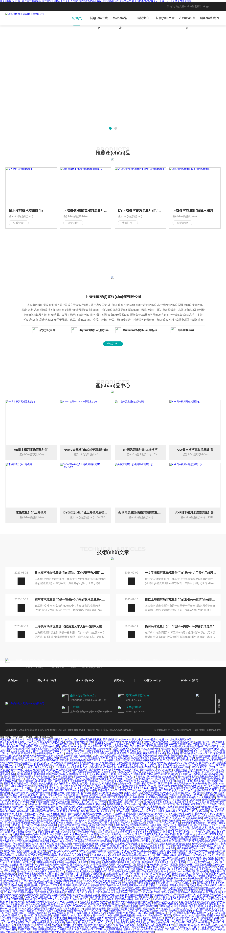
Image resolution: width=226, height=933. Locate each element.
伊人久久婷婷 (157, 809)
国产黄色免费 (213, 892)
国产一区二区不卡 (169, 760)
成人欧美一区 (146, 818)
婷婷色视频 (23, 927)
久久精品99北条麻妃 (187, 887)
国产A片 (71, 913)
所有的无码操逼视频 (82, 924)
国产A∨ (19, 908)
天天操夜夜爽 (121, 744)
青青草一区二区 (147, 785)
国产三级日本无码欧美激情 (18, 776)
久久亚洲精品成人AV (100, 855)
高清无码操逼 (113, 816)
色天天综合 (39, 769)
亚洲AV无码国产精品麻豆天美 (140, 904)
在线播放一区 (35, 804)
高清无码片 (12, 744)
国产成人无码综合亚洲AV (32, 744)
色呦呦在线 (22, 811)
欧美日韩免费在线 (49, 841)
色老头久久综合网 (149, 911)
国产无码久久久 (207, 762)
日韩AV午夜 (49, 804)
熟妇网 (166, 899)
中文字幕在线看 (25, 774)
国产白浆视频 (156, 927)
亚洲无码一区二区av (140, 841)
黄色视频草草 (142, 848)
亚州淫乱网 (142, 864)
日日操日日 (92, 809)
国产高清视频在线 (65, 804)
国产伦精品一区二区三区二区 (166, 827)
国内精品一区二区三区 (82, 802)
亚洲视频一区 (137, 876)
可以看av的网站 (200, 871)
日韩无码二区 (70, 897)
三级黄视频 (137, 869)
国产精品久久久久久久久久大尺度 (94, 922)
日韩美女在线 (170, 880)
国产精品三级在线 (192, 795)
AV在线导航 (97, 785)
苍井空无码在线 (195, 746)
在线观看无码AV (110, 848)
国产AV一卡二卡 (63, 876)
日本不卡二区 (47, 843)
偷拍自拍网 (6, 855)
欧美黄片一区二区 (37, 795)
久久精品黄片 (211, 906)
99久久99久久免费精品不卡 (159, 924)
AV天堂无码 (6, 762)
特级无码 (193, 869)
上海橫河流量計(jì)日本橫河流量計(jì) (195, 210)
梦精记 (175, 741)
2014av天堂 (26, 790)
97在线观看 (136, 867)
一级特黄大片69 (92, 751)
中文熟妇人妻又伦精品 (144, 755)
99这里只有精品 (130, 769)
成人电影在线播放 (190, 901)
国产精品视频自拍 (192, 744)
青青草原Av (178, 873)
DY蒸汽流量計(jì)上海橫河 (140, 449)
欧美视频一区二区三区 (26, 741)
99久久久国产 (102, 846)
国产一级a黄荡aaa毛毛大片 (18, 785)
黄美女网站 (57, 806)
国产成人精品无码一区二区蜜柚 (39, 755)
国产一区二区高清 (57, 781)
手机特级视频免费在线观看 (202, 904)
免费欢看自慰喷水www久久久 (158, 792)
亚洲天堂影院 (64, 878)
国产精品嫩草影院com (198, 913)
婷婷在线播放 (198, 892)
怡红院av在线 (138, 811)
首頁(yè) (76, 18)
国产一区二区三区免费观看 (166, 836)
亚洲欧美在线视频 (171, 820)
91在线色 (94, 811)
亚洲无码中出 (171, 927)
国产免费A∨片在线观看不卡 (186, 846)
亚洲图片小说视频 (106, 753)
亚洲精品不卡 (88, 829)
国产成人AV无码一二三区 (204, 767)
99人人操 (190, 873)
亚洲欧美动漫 (58, 792)
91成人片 (147, 897)
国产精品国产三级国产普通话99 (160, 774)
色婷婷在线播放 (115, 804)
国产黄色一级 (29, 816)
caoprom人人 (143, 827)
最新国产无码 (161, 818)
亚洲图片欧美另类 (216, 915)
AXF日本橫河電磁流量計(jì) (195, 449)
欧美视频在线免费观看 (209, 776)
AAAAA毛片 (196, 748)
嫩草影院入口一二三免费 (203, 804)
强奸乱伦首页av (162, 746)
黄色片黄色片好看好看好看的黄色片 (42, 908)
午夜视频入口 (58, 867)
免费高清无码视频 (30, 823)
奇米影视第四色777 (33, 836)
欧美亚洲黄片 (40, 785)
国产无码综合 (210, 818)
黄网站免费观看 (107, 762)
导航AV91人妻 (57, 857)
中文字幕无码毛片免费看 (35, 765)
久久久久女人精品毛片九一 (96, 774)
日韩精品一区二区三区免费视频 (137, 816)
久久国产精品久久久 (37, 809)
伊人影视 (197, 792)
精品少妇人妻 (100, 880)
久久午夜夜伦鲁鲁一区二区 (116, 760)
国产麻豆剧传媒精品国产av (22, 832)
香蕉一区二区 (33, 751)
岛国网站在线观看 (85, 804)
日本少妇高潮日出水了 (119, 820)
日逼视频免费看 (58, 813)
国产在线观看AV (30, 848)
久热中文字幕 (150, 860)
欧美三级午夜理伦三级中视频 (73, 825)
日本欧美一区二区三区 (98, 853)
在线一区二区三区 (105, 829)
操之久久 (205, 901)
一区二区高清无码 (150, 748)
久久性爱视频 (124, 762)
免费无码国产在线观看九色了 (151, 829)
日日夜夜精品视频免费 (136, 894)
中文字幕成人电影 (84, 846)
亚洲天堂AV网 (56, 799)
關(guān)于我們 (99, 23)
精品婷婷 (148, 913)
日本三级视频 (48, 904)
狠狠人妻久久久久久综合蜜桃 (28, 906)
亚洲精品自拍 (22, 820)
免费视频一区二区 (101, 871)
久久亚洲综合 (60, 767)
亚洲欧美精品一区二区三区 (157, 867)
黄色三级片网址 (45, 890)
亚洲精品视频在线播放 (44, 929)
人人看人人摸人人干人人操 (37, 767)
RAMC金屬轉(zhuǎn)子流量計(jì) (86, 449)
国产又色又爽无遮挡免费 (51, 839)
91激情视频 (210, 820)
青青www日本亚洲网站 (146, 781)
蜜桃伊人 (128, 929)
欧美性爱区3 (83, 913)
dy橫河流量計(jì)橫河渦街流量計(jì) (140, 512)
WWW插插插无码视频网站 (57, 855)
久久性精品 (83, 788)
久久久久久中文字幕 (75, 887)
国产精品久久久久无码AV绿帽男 (181, 929)
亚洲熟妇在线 (196, 774)
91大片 (49, 744)
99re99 (102, 779)
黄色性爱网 (132, 813)
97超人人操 (202, 832)
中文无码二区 (114, 887)
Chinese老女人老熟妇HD (157, 869)
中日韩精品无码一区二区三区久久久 (164, 762)
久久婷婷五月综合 (165, 843)
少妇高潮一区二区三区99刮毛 (26, 825)
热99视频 (11, 811)
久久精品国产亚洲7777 (128, 772)
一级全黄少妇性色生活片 (163, 776)
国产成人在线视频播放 (48, 816)
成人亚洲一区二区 (126, 864)
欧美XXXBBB (42, 917)
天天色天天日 (67, 883)
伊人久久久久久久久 (182, 790)
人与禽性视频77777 (73, 908)
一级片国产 (133, 846)
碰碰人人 (181, 781)
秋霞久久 (29, 917)
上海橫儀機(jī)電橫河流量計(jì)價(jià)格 (85, 210)
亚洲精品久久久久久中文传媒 (114, 809)
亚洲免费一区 (73, 792)
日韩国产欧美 (209, 867)
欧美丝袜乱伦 (170, 779)
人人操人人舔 (30, 897)
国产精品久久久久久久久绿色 (159, 802)
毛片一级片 (66, 751)
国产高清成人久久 (125, 829)
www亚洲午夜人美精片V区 (53, 920)
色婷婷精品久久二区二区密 (38, 880)
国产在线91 (217, 853)
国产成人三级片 (45, 873)
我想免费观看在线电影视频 (154, 795)
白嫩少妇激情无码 (65, 832)
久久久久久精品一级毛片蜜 (137, 839)
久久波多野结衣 (76, 781)
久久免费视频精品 (206, 797)
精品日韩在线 (42, 864)
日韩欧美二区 (108, 772)
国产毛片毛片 (88, 836)
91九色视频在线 (76, 827)
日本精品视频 (130, 880)
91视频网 (182, 904)
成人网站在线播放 (56, 913)
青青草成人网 (142, 776)
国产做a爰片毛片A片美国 (17, 850)
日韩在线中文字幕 (128, 785)
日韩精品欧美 (97, 873)
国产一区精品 (100, 776)
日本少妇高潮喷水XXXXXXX (32, 781)
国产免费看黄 (7, 841)
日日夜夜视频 (189, 920)
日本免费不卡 (27, 864)
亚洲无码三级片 (118, 846)
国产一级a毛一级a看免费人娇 (94, 867)
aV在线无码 (57, 762)
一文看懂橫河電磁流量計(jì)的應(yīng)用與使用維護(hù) (180, 572)
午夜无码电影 (211, 788)
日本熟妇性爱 (127, 848)
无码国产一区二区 (97, 799)
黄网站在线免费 (82, 755)
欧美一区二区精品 (120, 774)
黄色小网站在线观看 (23, 911)
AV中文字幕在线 (204, 873)
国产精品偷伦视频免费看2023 (165, 878)
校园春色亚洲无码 (187, 825)
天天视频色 (71, 867)
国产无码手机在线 (60, 802)
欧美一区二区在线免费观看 (146, 820)
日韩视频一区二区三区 (50, 897)
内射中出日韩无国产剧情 (93, 765)
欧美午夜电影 (41, 774)
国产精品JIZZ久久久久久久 (42, 878)
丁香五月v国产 (179, 799)
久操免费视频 (55, 795)
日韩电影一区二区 (181, 841)
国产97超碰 (42, 857)
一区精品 (87, 880)
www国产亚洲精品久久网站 (160, 892)
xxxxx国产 (182, 765)
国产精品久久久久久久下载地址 (209, 855)
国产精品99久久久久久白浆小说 (119, 857)
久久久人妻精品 (12, 816)
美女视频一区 (127, 827)
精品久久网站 (187, 741)
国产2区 (61, 869)
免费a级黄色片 (7, 774)
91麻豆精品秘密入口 (192, 820)
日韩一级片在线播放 (65, 890)
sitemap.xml (214, 729)
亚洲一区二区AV (172, 920)
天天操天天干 (56, 853)
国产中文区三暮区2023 (213, 785)
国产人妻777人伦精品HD (38, 779)
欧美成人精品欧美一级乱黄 (74, 811)
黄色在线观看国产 (115, 913)
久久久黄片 (112, 890)
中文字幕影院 (81, 818)
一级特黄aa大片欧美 (75, 799)
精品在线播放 (122, 811)
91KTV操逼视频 (94, 857)
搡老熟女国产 (172, 917)
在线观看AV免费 (96, 758)
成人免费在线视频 (176, 853)
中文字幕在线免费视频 (183, 876)
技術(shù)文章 (165, 18)
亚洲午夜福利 (196, 788)
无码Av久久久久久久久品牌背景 (189, 915)
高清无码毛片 (49, 825)
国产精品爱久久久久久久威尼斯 (156, 769)
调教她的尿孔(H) (209, 806)
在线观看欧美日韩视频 (37, 901)
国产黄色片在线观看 (117, 765)
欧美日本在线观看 (120, 867)
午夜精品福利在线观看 (37, 834)
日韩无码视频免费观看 (150, 880)
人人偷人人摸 (17, 751)
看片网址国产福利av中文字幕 (23, 843)
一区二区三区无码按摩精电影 (167, 890)
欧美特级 (64, 758)
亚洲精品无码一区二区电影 (97, 813)
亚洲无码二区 (125, 917)
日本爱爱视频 (183, 804)
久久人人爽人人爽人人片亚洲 (71, 904)
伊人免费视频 (201, 908)
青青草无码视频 (121, 841)
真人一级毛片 (67, 841)
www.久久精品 (50, 818)
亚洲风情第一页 (41, 846)
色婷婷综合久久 (56, 871)
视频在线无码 (150, 753)
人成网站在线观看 (161, 841)
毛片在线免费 (98, 883)
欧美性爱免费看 (119, 832)
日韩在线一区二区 (13, 767)
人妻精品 (117, 906)
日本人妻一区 (126, 873)
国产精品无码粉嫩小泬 (210, 755)
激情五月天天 (94, 760)
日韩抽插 (85, 792)
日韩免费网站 (111, 785)
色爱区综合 (208, 795)
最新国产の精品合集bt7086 (151, 857)
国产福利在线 (109, 818)
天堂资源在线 (183, 892)
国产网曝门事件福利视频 (46, 883)
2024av (7, 892)
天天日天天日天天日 (127, 818)
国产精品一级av (134, 913)
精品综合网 (148, 908)
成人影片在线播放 (167, 806)
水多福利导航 (22, 813)
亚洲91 (115, 827)
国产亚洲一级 (96, 769)
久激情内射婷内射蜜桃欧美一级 (117, 862)
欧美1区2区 (165, 873)
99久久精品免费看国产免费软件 (99, 767)
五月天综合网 (202, 802)
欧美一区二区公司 (50, 772)
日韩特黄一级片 (65, 929)
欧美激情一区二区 (126, 783)
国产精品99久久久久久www (145, 758)
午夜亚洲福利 (190, 890)
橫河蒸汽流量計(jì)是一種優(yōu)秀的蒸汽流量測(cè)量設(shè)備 (70, 599)
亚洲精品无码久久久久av (166, 901)
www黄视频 (71, 862)
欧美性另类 (94, 862)
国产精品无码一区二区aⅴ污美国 (143, 751)
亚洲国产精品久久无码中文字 (154, 813)
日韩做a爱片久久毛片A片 (74, 820)
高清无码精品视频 (97, 820)
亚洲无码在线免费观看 (100, 825)
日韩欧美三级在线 (151, 887)
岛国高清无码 (83, 883)
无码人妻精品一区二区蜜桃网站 (16, 746)
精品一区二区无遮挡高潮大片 (116, 797)
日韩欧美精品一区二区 (26, 758)
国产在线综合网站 (58, 774)
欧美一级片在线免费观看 (52, 894)
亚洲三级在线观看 (13, 897)
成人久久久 (137, 920)
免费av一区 (163, 755)
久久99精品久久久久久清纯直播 (24, 876)
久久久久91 (97, 755)
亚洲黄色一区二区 (189, 917)
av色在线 (170, 848)
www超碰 (56, 924)
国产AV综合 (101, 802)
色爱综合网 (69, 795)
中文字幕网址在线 (59, 834)
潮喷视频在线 (30, 885)
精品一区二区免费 (70, 816)
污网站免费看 (181, 788)
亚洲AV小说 (216, 862)
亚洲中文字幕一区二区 (145, 873)
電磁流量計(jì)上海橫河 (31, 512)
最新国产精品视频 (27, 873)
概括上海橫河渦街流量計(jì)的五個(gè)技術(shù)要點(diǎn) (180, 599)
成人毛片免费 (191, 755)
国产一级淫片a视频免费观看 (25, 772)
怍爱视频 (146, 890)
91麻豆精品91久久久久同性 (84, 834)
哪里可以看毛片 (183, 792)
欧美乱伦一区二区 (74, 892)
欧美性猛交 (172, 811)
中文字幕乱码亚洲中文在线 (131, 885)
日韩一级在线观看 (144, 862)
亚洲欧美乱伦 (7, 788)
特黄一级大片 (202, 813)
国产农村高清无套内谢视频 (79, 741)
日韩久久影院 (90, 779)
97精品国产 (184, 880)
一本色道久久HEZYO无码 (177, 871)
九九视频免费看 (80, 855)
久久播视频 (61, 827)
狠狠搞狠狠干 (20, 748)
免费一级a (71, 922)
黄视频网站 (18, 834)
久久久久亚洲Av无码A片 (194, 899)
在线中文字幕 (130, 906)
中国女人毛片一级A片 (39, 748)
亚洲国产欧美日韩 (66, 788)
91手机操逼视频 (64, 776)
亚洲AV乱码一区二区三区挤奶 (48, 887)
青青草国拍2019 (46, 832)
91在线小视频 (18, 792)
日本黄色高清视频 (74, 927)
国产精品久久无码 (131, 887)
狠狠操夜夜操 (7, 813)
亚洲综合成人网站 (97, 904)
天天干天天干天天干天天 (154, 772)
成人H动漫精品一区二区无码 (64, 765)
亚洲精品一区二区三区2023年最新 (66, 790)
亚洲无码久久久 (143, 899)
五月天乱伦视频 (211, 857)
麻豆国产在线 (117, 897)
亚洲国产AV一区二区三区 (19, 769)
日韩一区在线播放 (176, 913)
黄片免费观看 (61, 783)
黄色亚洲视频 (71, 762)
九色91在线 (140, 853)
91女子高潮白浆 (97, 876)
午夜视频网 (138, 797)
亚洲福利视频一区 (59, 848)
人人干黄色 (82, 748)
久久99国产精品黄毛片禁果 (134, 927)
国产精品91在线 (116, 904)
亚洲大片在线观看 (143, 929)
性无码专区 (111, 917)
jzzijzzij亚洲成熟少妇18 (114, 751)
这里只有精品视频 (49, 758)
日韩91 (119, 924)
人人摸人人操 (57, 922)
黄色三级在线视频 (58, 809)
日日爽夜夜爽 (198, 779)
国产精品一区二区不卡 (198, 816)
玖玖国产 (22, 867)
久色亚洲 (165, 876)
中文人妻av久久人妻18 (137, 878)
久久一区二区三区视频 (95, 911)
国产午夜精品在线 (49, 811)
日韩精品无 (160, 913)
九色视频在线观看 (180, 767)
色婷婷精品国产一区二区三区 (124, 911)
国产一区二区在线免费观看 (37, 915)
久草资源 (176, 894)
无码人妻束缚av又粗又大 (121, 776)
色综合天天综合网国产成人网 (21, 890)
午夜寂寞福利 (128, 883)
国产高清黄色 (42, 892)
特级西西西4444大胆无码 (85, 878)
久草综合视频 (135, 753)
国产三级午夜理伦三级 (11, 917)
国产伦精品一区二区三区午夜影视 (205, 772)
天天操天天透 (123, 869)
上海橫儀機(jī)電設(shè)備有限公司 (113, 296)
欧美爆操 (44, 848)
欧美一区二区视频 (184, 922)
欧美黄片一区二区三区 (159, 915)
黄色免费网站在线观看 (182, 813)
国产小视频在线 (32, 829)
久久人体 (106, 827)
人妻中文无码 (133, 843)
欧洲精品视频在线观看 (119, 915)
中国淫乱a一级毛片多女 (162, 832)
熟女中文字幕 (202, 758)
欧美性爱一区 (148, 843)
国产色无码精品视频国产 (205, 841)
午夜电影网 (95, 818)
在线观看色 (138, 762)
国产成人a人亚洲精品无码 (89, 795)
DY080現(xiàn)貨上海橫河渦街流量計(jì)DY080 (85, 512)
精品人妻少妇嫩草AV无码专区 (95, 901)
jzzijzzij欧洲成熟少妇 (78, 917)
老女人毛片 (172, 753)
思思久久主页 (56, 785)
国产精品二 (152, 885)
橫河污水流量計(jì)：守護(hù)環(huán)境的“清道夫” (179, 626)
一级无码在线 (204, 920)
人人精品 (15, 799)
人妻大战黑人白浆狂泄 (213, 827)
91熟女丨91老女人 (79, 899)
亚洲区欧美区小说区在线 (76, 785)
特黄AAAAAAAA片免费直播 (187, 867)
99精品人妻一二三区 (38, 867)
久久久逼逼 (194, 799)
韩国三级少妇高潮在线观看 (174, 748)
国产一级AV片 (139, 915)
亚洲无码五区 (159, 839)
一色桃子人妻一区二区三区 (163, 864)
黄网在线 (78, 751)
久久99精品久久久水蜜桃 (144, 806)
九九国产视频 (13, 753)
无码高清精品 (147, 931)
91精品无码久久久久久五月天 (156, 846)
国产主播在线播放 (53, 906)
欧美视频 (44, 741)
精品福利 (100, 804)
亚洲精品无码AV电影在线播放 (85, 848)
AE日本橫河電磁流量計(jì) (31, 449)
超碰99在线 (196, 857)
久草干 (214, 825)
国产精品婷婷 (115, 802)
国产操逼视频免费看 (177, 850)
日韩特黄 (215, 758)
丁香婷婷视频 (180, 769)
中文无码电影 (75, 767)
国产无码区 (199, 829)
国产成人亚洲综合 (155, 811)
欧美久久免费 (169, 887)
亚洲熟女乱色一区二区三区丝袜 (16, 883)
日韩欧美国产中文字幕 (53, 829)
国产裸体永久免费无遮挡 (124, 901)
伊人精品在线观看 (123, 781)
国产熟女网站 (125, 755)
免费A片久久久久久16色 (54, 797)
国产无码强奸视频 (94, 927)
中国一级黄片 (179, 746)
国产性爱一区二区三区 (141, 746)
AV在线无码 (30, 899)
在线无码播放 (181, 783)
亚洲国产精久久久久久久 (43, 788)
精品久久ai (20, 804)
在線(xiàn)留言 (187, 23)
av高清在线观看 (64, 755)
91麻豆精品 (152, 797)
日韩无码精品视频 (190, 836)
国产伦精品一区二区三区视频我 (83, 869)
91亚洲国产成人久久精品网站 (181, 809)
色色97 (67, 906)
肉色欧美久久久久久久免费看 (170, 862)
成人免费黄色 (95, 823)
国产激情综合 (149, 767)
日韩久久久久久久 (133, 792)
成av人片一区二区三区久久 (64, 901)
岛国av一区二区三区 (190, 927)
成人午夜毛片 (57, 892)
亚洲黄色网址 (31, 894)
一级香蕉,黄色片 (208, 929)
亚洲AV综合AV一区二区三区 (112, 790)
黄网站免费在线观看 (177, 857)
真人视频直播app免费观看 (86, 772)
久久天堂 (160, 883)
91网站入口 (75, 783)
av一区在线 (128, 834)
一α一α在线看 (82, 873)
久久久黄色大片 (179, 869)
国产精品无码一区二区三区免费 (205, 850)
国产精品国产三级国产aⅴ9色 (67, 931)
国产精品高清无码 (208, 769)
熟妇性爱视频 (183, 843)
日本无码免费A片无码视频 (81, 920)
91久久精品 (17, 829)
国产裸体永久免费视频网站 (194, 760)
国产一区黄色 (173, 883)
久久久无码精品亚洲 (14, 922)
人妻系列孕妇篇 (149, 788)
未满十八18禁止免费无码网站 (169, 897)
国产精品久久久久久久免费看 (50, 911)
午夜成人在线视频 (9, 864)
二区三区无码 (90, 931)
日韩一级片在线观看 (166, 855)
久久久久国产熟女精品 (37, 792)
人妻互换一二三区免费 (50, 885)
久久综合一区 (107, 843)
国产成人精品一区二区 (15, 795)
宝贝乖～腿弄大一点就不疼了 (148, 917)
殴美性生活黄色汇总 (213, 860)
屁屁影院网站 (191, 762)
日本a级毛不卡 (131, 795)
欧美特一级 (42, 799)
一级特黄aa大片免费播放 (85, 843)
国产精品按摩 (75, 813)
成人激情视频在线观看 (101, 788)
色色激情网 (48, 876)
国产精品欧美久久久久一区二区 (196, 753)
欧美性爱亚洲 (115, 880)
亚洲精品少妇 (57, 741)
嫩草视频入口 (208, 836)
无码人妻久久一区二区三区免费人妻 (82, 806)
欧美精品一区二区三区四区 (91, 890)
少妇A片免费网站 (74, 839)
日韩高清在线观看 (124, 899)
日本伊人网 (215, 908)
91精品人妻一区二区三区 (135, 850)
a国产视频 (16, 853)
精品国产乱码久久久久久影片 (68, 915)
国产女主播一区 (132, 804)
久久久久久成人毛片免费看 (125, 748)
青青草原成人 (97, 917)
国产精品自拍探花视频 (37, 922)
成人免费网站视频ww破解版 (126, 855)
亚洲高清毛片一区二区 (150, 779)
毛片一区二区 (22, 788)
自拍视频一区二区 (88, 762)
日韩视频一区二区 (185, 758)
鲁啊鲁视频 (75, 774)
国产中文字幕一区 (110, 860)
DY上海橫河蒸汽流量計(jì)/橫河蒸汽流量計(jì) (140, 210)
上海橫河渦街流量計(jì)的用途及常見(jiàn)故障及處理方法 (70, 626)
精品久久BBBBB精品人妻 (74, 746)
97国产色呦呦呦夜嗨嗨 (27, 841)
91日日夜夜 (123, 876)
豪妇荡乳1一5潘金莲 (131, 860)
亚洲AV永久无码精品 (122, 853)
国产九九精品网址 (199, 811)
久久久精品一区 (207, 869)
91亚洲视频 (119, 813)
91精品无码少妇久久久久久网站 (113, 920)
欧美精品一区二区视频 (25, 783)
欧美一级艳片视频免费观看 (199, 897)
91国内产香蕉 (38, 850)
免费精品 (163, 885)
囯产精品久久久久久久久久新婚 (38, 827)
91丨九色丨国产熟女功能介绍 (170, 816)
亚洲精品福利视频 (113, 795)
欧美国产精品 (102, 832)
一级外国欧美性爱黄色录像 (22, 869)
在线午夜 (34, 811)
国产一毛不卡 (212, 746)
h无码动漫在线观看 (31, 797)
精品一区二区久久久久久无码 (61, 850)
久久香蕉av (184, 779)
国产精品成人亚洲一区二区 (137, 836)
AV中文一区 (148, 855)
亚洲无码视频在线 (213, 839)
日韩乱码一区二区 (22, 887)
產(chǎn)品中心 (121, 23)
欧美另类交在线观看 (108, 931)
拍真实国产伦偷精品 (188, 806)
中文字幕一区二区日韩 (99, 746)
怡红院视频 (14, 823)
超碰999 (220, 836)
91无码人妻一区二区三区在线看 (83, 894)
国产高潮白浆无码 (68, 860)
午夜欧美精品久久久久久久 (50, 753)
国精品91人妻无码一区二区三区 (158, 804)
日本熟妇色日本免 (15, 901)
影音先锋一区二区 (82, 776)
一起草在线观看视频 (35, 913)
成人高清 (121, 753)
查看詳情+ (18, 222)
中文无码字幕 (181, 906)
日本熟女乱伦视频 (191, 827)
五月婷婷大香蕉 (157, 850)
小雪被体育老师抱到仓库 (209, 876)
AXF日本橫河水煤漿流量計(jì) (195, 512)
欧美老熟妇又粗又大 (104, 924)
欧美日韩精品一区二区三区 (89, 929)
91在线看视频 (27, 802)
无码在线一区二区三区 (198, 853)
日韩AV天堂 (112, 873)
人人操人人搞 (153, 876)
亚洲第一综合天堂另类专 (78, 871)
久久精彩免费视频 (156, 853)
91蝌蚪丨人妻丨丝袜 (150, 825)
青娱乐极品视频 (63, 843)
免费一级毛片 (80, 876)
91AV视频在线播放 (192, 818)
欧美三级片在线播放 (95, 908)
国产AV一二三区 (78, 758)
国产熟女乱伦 (214, 779)
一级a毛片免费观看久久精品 (45, 820)
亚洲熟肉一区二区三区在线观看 (195, 864)
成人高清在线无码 (129, 931)
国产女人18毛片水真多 (11, 839)
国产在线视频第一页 (160, 894)
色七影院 (183, 774)
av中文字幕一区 (112, 769)
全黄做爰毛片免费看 (123, 922)
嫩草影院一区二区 (72, 779)
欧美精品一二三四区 (85, 841)
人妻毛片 (89, 892)
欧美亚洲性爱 (172, 834)
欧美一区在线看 (79, 769)
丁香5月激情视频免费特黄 (182, 797)
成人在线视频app (167, 765)
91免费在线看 (13, 827)
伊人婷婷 (163, 860)
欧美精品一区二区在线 (112, 894)
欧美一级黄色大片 (177, 772)
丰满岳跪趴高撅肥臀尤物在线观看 (164, 744)
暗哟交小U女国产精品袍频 (92, 850)
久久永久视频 (107, 869)
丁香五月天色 (28, 799)
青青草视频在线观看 (43, 776)
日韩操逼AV (216, 871)
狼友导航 (193, 769)
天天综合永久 (135, 790)
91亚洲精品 (31, 839)
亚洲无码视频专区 (196, 781)
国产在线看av (103, 892)
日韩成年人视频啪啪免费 (72, 760)
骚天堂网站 (74, 797)
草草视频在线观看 (85, 832)
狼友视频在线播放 (64, 873)
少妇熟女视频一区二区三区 (157, 790)
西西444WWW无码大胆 (112, 878)
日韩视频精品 (165, 906)
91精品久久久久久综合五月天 (81, 753)
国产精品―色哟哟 (153, 920)
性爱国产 (82, 862)
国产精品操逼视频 (187, 776)
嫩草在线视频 (7, 741)
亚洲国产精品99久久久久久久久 (185, 860)
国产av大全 (124, 823)
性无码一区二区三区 (213, 744)
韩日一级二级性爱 (96, 887)
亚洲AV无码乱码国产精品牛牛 (26, 818)
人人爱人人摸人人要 (182, 908)
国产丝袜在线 (145, 901)
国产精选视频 (48, 823)
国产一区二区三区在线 (168, 823)
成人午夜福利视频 (22, 846)
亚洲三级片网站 (30, 920)
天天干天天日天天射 (75, 853)
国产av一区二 (99, 915)
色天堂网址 (203, 809)
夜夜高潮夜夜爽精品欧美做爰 (93, 897)
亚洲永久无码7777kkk (197, 862)
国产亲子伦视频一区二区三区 (71, 823)
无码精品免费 (188, 883)
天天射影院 (9, 871)
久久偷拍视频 (42, 802)
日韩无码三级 (98, 816)
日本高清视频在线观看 (102, 899)
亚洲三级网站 (104, 841)
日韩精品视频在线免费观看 (49, 862)
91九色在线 (163, 767)
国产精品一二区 (137, 892)
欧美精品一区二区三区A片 (97, 839)
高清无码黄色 (184, 911)
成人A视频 (117, 792)
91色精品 (183, 811)
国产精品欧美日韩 (209, 917)
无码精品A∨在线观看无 (58, 769)
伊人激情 (187, 894)
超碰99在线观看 (202, 790)
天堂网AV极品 (13, 848)
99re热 (161, 753)
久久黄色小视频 (58, 917)
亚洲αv (87, 915)
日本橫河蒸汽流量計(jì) (26, 210)
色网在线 (4, 829)
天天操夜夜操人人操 (171, 751)
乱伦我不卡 (175, 795)
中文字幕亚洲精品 (113, 929)
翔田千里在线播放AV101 (100, 744)
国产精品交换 (208, 799)
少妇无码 (157, 899)
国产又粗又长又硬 (26, 857)
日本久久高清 (217, 811)
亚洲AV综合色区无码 (203, 911)
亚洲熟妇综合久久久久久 (127, 788)
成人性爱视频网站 (166, 904)
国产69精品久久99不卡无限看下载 (62, 836)
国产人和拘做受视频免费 (169, 785)
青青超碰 (107, 906)
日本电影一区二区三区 (22, 862)
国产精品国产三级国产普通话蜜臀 (124, 908)
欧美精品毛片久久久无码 (107, 741)
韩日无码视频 (8, 857)
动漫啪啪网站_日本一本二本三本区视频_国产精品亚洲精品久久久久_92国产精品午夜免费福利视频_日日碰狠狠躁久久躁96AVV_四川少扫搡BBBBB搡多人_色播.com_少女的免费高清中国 (95, 739)
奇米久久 (151, 823)
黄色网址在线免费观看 (193, 823)
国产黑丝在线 (93, 827)
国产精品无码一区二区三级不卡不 (155, 783)
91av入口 (5, 862)
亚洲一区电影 (13, 797)
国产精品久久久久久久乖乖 (84, 864)
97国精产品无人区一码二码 (87, 906)
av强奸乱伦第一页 (204, 741)
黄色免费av (195, 885)
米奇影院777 (215, 760)
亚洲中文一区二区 (39, 813)
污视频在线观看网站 (99, 748)
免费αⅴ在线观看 (137, 744)
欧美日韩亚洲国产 (41, 931)
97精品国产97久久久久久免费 (53, 899)
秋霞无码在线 (43, 806)
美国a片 (163, 797)
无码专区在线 (65, 818)
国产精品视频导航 (198, 765)
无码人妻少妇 (143, 922)
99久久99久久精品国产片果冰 (155, 799)
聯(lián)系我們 (209, 18)
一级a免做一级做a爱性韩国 (203, 783)
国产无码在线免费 (13, 885)
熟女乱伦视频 (46, 783)
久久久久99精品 (207, 848)
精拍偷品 (158, 929)
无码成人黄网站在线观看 (46, 746)
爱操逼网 (8, 783)
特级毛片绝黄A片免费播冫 (157, 741)
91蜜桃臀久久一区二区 (195, 751)
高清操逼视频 (196, 839)
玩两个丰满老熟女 (91, 783)
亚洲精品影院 (73, 829)
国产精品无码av (191, 785)
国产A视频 (91, 790)
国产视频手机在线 (134, 924)
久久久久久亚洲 (167, 781)
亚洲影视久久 (15, 915)
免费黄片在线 (185, 855)
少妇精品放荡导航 (75, 857)
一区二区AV (12, 931)
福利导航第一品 (115, 799)
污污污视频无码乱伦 (131, 741)
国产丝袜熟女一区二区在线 (99, 781)
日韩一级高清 (202, 922)
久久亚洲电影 (167, 758)
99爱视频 (111, 876)
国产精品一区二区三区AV (204, 843)
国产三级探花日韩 (148, 906)
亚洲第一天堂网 (168, 911)
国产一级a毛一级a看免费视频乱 (47, 927)
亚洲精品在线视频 (50, 751)
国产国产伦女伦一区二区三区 (122, 779)
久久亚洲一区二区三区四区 (143, 765)
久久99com (175, 818)
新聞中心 (143, 18)
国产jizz (66, 924)
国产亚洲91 (111, 755)
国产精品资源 (35, 855)
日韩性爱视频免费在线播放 (67, 880)
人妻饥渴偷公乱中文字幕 (126, 825)
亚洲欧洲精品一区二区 (162, 922)
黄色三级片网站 (120, 746)
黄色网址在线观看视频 (63, 748)
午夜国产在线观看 (64, 744)
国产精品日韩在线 (46, 869)
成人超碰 (116, 839)
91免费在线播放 (190, 878)
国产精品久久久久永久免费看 (32, 871)
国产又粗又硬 (113, 883)
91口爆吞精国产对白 (187, 848)
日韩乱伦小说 (170, 825)
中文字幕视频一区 (185, 832)
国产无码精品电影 (15, 904)
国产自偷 (176, 899)
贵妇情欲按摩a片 (145, 883)
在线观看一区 (157, 848)
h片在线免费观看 (12, 836)
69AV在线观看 (163, 908)
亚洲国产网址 (24, 929)
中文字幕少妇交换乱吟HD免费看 (42, 760)
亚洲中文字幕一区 (179, 885)
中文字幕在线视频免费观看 (145, 760)
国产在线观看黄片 (13, 880)
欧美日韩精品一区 (59, 864)
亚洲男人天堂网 (107, 864)
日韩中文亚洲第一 (101, 792)
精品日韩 (29, 806)
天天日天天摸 (33, 904)
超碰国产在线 (40, 790)
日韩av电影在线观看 (129, 890)
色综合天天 (176, 755)
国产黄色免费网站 (91, 797)
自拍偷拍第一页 (133, 897)
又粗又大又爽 (166, 788)
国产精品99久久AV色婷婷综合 (207, 880)
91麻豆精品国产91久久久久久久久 (31, 762)
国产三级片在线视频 (23, 892)
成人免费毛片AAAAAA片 (180, 829)
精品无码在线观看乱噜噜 (35, 853)
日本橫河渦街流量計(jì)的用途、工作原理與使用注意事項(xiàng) (70, 572)
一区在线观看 (210, 885)
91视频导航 (137, 774)
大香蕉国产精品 (75, 911)
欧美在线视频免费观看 (129, 767)
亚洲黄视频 (80, 744)
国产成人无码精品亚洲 (117, 758)
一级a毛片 (66, 772)
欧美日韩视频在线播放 (124, 871)
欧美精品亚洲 (109, 783)
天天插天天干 (107, 811)
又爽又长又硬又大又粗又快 (149, 834)
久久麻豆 (57, 779)
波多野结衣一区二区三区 (187, 924)
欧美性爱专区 (28, 753)
